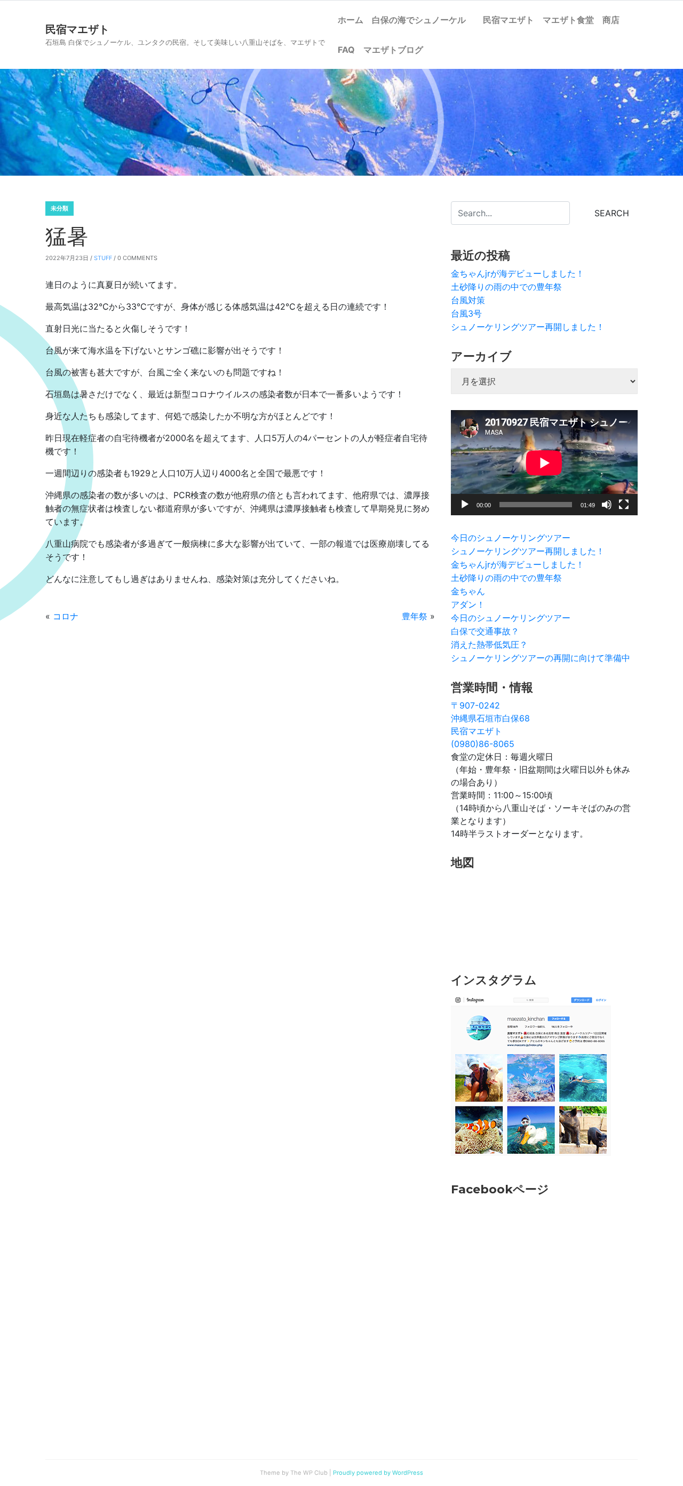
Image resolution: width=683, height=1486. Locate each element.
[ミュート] (606, 504)
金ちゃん (468, 591)
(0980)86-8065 (482, 743)
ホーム (350, 19)
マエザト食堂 (568, 19)
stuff (103, 258)
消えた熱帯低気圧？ (489, 644)
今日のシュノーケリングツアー (510, 537)
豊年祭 (414, 616)
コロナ (65, 616)
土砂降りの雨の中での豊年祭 (506, 286)
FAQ (346, 49)
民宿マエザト (508, 19)
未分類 (59, 208)
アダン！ (468, 604)
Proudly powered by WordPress (378, 1472)
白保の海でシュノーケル (423, 19)
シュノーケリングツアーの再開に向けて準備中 (540, 657)
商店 (611, 19)
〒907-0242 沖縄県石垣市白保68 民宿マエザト (490, 718)
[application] (544, 462)
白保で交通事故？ (485, 631)
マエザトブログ (393, 49)
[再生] (464, 504)
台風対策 (468, 300)
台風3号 (466, 313)
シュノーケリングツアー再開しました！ (528, 326)
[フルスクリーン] (623, 504)
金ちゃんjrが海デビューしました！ (517, 273)
